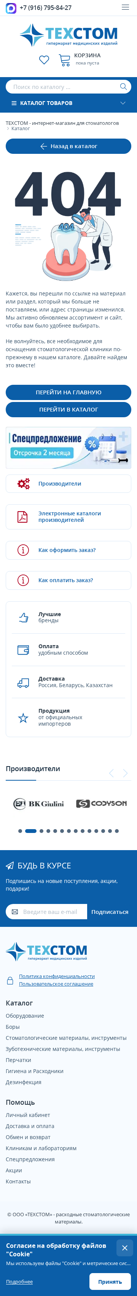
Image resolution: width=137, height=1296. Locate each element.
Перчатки (18, 1060)
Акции (14, 1170)
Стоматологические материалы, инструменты (66, 1037)
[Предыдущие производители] (111, 773)
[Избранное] (44, 60)
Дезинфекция (23, 1082)
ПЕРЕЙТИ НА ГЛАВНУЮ (69, 392)
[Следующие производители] (125, 773)
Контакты (18, 1181)
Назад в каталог (74, 146)
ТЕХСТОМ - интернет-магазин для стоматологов (62, 122)
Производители (59, 483)
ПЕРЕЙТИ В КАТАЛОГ (68, 409)
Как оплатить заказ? (65, 580)
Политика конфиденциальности (57, 976)
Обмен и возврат (28, 1137)
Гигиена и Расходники (35, 1071)
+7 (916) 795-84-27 (46, 7)
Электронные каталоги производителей (69, 516)
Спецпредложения (30, 1159)
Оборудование (25, 1015)
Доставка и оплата (30, 1126)
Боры (13, 1026)
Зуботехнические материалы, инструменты (63, 1048)
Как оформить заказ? (67, 550)
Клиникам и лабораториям (41, 1148)
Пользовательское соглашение (56, 983)
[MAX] (11, 7)
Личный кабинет (28, 1114)
